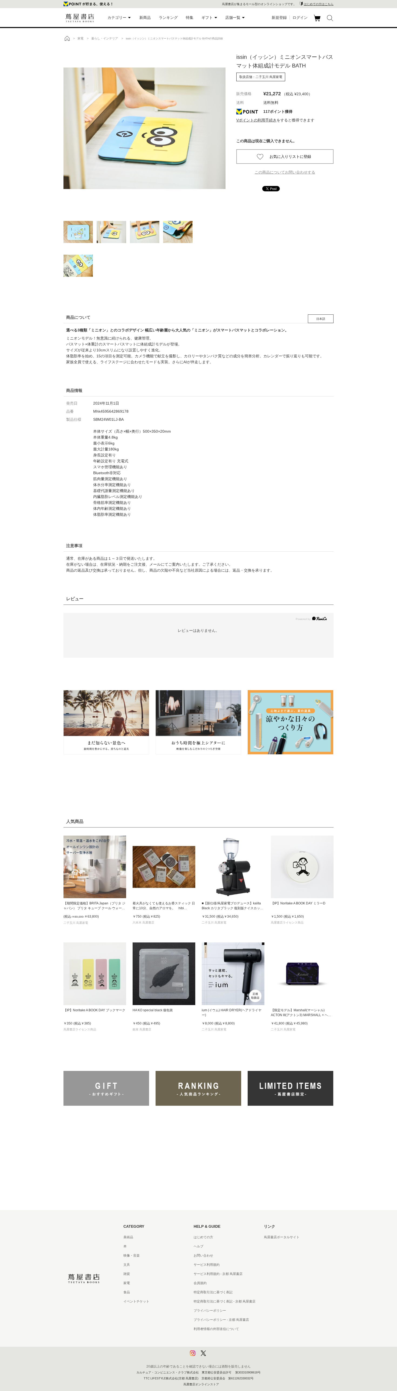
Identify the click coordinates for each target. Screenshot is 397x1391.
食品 (126, 1292)
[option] (144, 128)
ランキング (168, 17)
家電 (126, 1283)
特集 (189, 17)
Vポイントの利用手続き (256, 120)
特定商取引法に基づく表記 (213, 1292)
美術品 (128, 1237)
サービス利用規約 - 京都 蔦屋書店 (218, 1274)
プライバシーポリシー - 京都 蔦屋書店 (221, 1320)
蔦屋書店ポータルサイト (282, 1237)
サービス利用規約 (207, 1265)
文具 (126, 1265)
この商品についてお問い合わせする (285, 172)
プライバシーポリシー (210, 1310)
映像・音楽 (131, 1255)
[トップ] (66, 38)
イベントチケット (136, 1301)
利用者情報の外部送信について (216, 1329)
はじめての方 (203, 1237)
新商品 (145, 17)
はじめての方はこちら (319, 4)
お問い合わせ (203, 1255)
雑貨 (126, 1274)
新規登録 (279, 17)
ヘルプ (198, 1246)
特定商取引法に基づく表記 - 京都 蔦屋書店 (224, 1301)
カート (317, 21)
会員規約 (200, 1283)
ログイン (300, 17)
